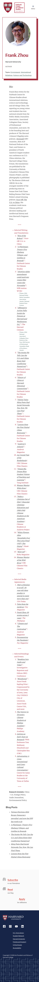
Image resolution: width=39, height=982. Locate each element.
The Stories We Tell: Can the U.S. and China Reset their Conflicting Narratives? (22, 838)
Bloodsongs (22, 679)
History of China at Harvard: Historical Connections (22, 383)
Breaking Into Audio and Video (23, 662)
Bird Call (21, 552)
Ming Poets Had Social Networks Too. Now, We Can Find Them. (22, 847)
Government (15, 72)
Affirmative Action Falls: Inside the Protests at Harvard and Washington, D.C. (22, 316)
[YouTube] (16, 926)
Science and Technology (22, 75)
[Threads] (10, 926)
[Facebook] (4, 926)
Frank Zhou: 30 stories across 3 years (23, 615)
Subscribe (13, 879)
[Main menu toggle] (33, 7)
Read (10, 889)
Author (8, 66)
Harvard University (13, 917)
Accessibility (17, 948)
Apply (22, 898)
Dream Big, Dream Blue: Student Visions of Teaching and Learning (23, 474)
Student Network (18, 936)
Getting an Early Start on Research (22, 737)
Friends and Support (19, 942)
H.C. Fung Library (18, 933)
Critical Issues (17, 945)
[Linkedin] (22, 926)
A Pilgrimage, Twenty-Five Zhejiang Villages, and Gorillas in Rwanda (21, 828)
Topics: (7, 72)
